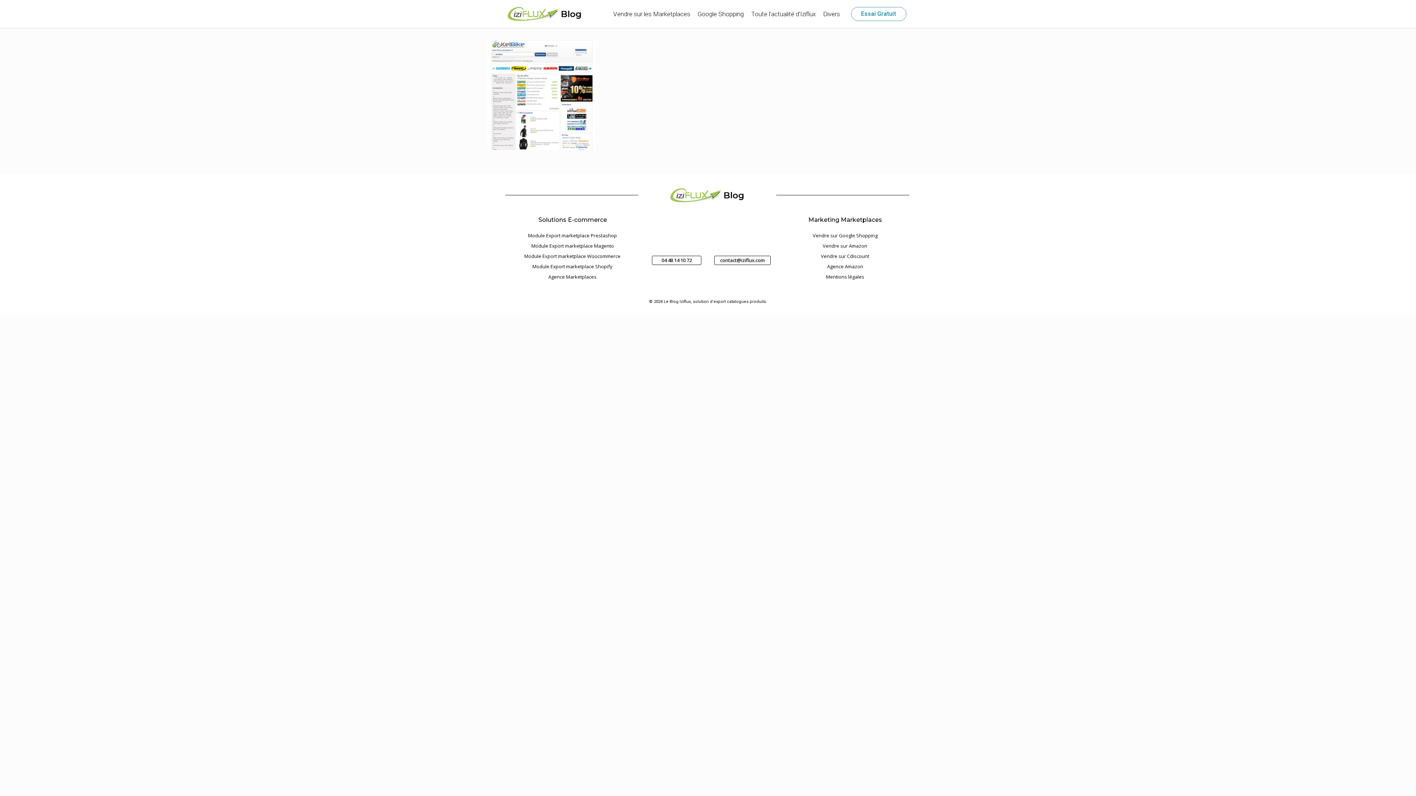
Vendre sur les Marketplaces (651, 14)
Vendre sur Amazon (845, 245)
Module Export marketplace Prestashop (572, 235)
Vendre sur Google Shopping (845, 235)
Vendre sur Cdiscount (845, 256)
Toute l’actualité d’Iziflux (783, 14)
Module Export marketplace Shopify (572, 266)
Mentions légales (845, 276)
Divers (831, 14)
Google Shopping (721, 14)
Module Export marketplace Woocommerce (572, 256)
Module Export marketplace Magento (572, 245)
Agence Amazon (845, 266)
